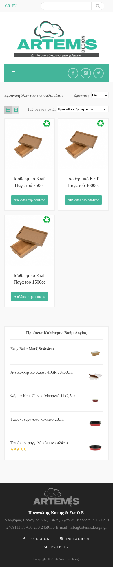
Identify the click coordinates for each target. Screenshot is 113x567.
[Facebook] (73, 73)
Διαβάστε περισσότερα (29, 200)
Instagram (77, 539)
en (14, 6)
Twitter (59, 547)
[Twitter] (98, 73)
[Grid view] (8, 110)
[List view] (15, 110)
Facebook (38, 539)
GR (7, 6)
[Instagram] (86, 73)
